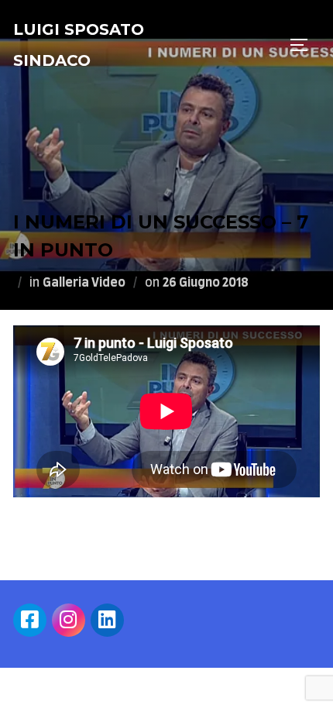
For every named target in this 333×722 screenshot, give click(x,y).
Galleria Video (84, 283)
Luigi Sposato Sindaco (78, 45)
